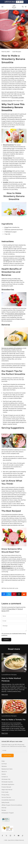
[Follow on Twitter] (6, 835)
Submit (6, 639)
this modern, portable (18, 97)
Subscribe (7, 755)
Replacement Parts (7, 769)
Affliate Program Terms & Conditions (12, 805)
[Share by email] (19, 594)
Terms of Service (6, 797)
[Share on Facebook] (4, 594)
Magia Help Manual (7, 789)
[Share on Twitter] (9, 594)
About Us (4, 771)
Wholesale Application (8, 784)
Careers (4, 774)
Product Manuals (6, 787)
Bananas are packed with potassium (12, 348)
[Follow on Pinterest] (14, 835)
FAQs (3, 761)
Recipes (4, 810)
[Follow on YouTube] (18, 835)
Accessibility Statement (8, 800)
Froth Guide (5, 792)
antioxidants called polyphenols (16, 313)
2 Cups (6, 227)
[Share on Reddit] (24, 594)
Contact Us (5, 776)
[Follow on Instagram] (10, 835)
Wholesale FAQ (6, 779)
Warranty (4, 766)
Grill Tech (4, 763)
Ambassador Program (8, 813)
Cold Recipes (16, 51)
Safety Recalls (5, 802)
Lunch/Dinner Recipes (9, 674)
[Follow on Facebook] (2, 835)
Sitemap (4, 807)
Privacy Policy (11, 609)
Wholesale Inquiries (7, 782)
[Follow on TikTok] (22, 835)
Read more (5, 694)
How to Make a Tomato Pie (14, 720)
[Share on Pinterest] (14, 594)
